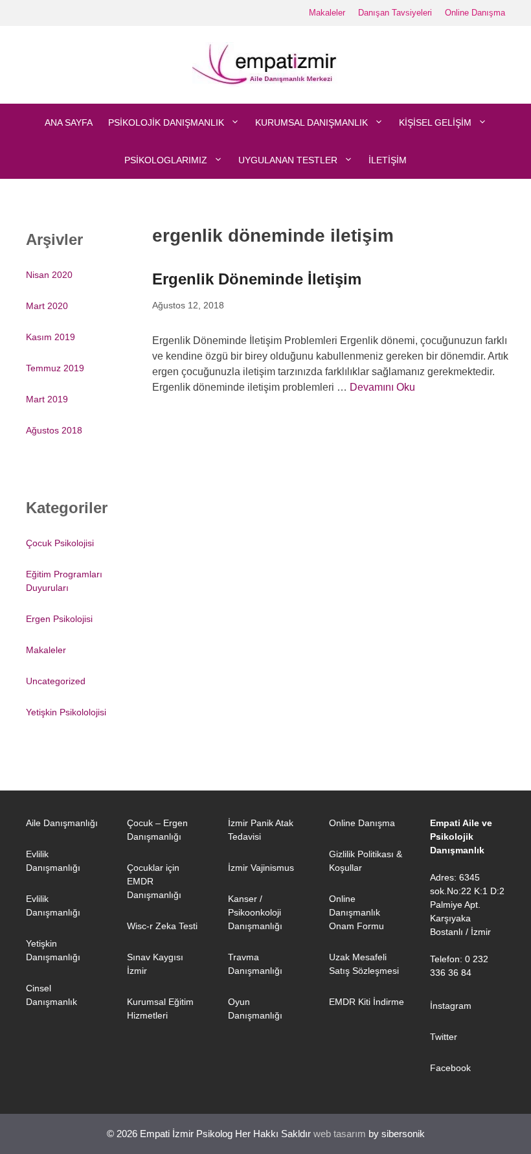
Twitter (443, 1037)
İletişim (387, 160)
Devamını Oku (382, 387)
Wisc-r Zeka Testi (162, 926)
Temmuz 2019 (55, 368)
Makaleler (327, 12)
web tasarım (339, 1133)
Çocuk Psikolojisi (60, 543)
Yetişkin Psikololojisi (66, 712)
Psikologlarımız (165, 160)
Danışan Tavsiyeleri (395, 12)
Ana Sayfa (69, 122)
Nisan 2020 (49, 275)
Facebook (450, 1068)
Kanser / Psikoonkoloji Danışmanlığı (255, 912)
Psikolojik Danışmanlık (166, 122)
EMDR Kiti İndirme (366, 1002)
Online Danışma (475, 12)
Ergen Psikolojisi (59, 619)
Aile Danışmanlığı (62, 823)
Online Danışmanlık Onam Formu (356, 912)
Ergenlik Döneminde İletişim (256, 279)
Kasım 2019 (50, 337)
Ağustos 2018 (54, 430)
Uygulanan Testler (287, 160)
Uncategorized (55, 681)
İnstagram (450, 1005)
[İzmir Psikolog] (265, 63)
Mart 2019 (47, 399)
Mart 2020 (47, 306)
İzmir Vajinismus (261, 867)
